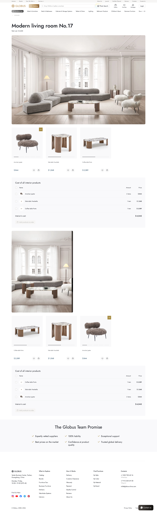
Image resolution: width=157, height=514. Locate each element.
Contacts (134, 1)
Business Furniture (130, 11)
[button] (115, 5)
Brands (20, 1)
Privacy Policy (128, 508)
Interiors (14, 1)
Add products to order (26, 222)
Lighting (90, 11)
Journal (107, 1)
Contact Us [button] (142, 1)
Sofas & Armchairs (32, 11)
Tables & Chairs (80, 11)
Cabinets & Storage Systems (64, 11)
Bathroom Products (102, 11)
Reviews (127, 1)
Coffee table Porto (30, 209)
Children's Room (116, 11)
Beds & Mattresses (46, 11)
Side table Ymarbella (31, 201)
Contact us (147, 507)
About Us (99, 1)
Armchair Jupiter (30, 194)
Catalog (35, 6)
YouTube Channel (116, 1)
